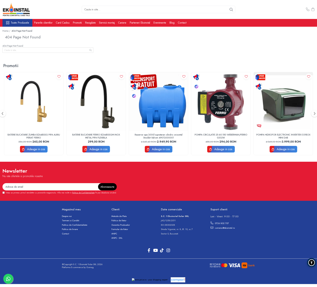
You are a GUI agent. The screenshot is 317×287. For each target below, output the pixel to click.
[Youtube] (155, 251)
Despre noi (67, 216)
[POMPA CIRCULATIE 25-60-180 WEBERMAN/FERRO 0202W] (220, 101)
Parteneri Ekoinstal (140, 23)
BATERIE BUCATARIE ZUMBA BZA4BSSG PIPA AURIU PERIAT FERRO (34, 136)
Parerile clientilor (43, 23)
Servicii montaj (107, 23)
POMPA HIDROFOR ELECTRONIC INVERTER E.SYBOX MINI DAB (283, 136)
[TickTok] (162, 251)
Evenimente (159, 23)
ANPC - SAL (117, 238)
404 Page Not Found (22, 30)
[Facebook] (149, 251)
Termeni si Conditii (70, 220)
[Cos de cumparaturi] (313, 10)
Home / (6, 30)
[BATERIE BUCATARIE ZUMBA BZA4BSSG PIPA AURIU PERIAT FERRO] (33, 101)
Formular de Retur (119, 229)
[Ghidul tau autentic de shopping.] (178, 279)
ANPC (114, 233)
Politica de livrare (70, 229)
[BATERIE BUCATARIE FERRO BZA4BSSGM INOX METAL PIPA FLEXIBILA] (96, 101)
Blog (172, 23)
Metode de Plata (119, 216)
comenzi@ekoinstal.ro (224, 227)
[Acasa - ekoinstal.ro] (18, 9)
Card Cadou (63, 23)
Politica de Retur (118, 220)
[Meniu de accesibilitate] (311, 262)
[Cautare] (231, 9)
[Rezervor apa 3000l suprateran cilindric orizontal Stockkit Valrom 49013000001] (158, 101)
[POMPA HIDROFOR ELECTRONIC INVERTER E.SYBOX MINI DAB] (283, 101)
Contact (182, 23)
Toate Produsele (20, 23)
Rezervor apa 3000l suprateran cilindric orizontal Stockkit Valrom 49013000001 (158, 136)
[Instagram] (168, 251)
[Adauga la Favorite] (59, 76)
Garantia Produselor (120, 225)
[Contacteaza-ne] (307, 10)
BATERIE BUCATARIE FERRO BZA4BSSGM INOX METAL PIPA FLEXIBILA (96, 136)
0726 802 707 (221, 223)
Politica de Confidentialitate (83, 192)
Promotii (77, 23)
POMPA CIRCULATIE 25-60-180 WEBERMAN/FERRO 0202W (221, 136)
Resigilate (90, 23)
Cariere (122, 23)
